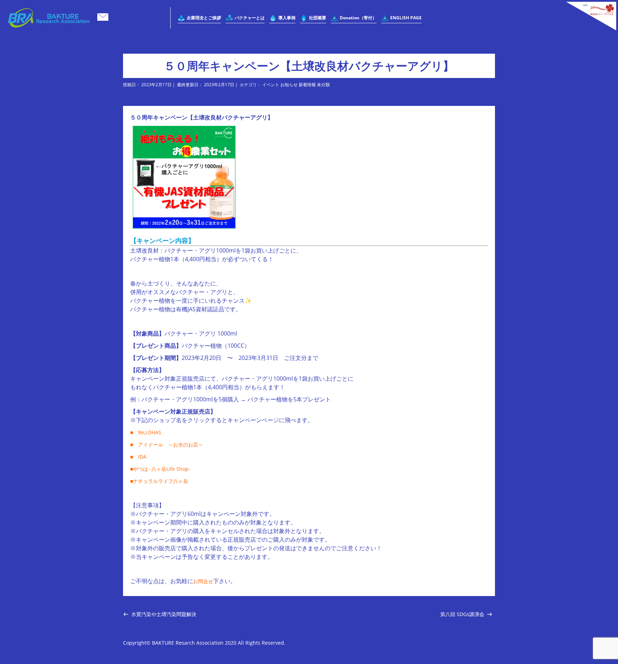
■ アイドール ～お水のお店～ (166, 444)
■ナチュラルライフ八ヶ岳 (159, 481)
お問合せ (203, 581)
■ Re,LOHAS (145, 432)
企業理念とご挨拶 (204, 18)
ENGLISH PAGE (406, 18)
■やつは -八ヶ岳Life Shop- (160, 468)
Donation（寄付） (358, 18)
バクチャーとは (250, 18)
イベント (270, 85)
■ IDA (138, 456)
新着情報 (307, 85)
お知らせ (289, 85)
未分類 (323, 85)
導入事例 (286, 18)
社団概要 (317, 18)
